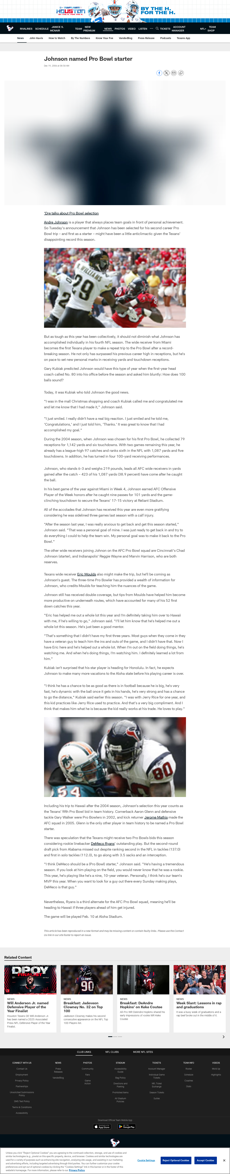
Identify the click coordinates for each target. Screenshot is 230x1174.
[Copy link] (181, 73)
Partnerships (22, 1086)
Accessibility (22, 1113)
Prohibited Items (120, 1092)
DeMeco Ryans (102, 843)
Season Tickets (157, 1092)
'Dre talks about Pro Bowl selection (71, 213)
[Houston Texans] (115, 1143)
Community (87, 1068)
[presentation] (224, 1037)
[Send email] (174, 74)
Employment (22, 1074)
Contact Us (22, 1068)
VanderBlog (58, 1077)
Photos (87, 1062)
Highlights (216, 1074)
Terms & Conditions (22, 1107)
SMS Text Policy (22, 1101)
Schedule (188, 1074)
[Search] (157, 28)
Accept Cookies (205, 1160)
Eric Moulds (86, 574)
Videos (216, 1062)
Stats (188, 1086)
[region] (115, 1161)
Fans (87, 1074)
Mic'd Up (216, 1068)
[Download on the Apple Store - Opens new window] (102, 1127)
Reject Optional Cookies (176, 1160)
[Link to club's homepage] (10, 28)
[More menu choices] (151, 28)
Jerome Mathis (156, 817)
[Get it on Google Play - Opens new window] (127, 1128)
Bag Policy (120, 1077)
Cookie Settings (146, 1160)
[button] (110, 1036)
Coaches (189, 1080)
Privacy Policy (22, 1080)
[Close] (224, 1160)
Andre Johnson (56, 222)
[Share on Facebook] (159, 74)
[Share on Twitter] (166, 74)
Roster (189, 1068)
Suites (157, 1098)
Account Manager (156, 1068)
